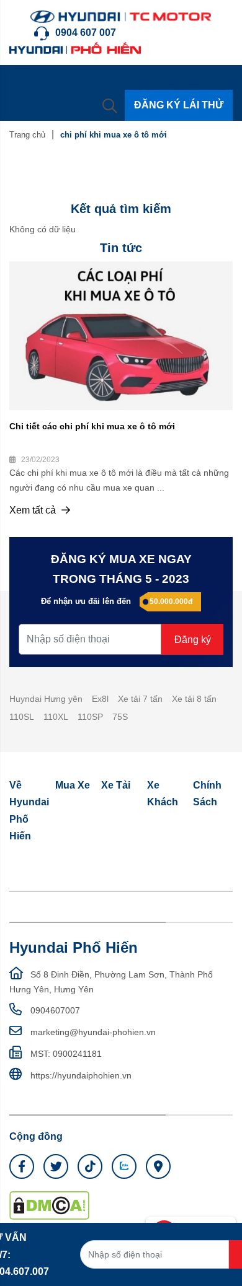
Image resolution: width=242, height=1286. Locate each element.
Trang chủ (27, 134)
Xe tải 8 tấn (194, 699)
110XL (55, 717)
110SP (90, 717)
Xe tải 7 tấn (140, 699)
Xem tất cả (33, 510)
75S (120, 717)
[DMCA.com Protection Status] (49, 1205)
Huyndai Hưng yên (46, 699)
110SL (21, 717)
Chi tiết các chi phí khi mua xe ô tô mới (92, 426)
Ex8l (100, 699)
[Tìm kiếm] (110, 105)
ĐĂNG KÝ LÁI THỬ (178, 105)
